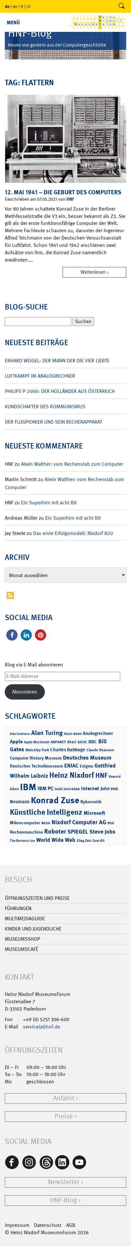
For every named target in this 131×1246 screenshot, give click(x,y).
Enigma (86, 766)
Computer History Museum (36, 758)
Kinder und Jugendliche (33, 928)
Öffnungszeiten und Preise (37, 898)
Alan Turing (47, 733)
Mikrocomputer (25, 823)
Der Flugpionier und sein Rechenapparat (53, 422)
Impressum (17, 1225)
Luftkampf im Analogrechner (40, 376)
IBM (28, 787)
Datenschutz (47, 1225)
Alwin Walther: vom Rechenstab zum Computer (72, 464)
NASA (45, 823)
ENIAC (71, 765)
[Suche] (121, 6)
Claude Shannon (100, 750)
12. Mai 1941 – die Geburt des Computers (63, 192)
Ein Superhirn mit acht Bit (49, 502)
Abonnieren (24, 691)
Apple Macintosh (36, 742)
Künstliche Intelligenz (46, 812)
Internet (90, 788)
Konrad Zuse (55, 800)
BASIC (82, 742)
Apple (16, 741)
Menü (13, 22)
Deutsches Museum (87, 757)
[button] (11, 635)
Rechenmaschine (26, 832)
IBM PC (45, 788)
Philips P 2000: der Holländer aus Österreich (60, 391)
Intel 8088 (72, 789)
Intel (58, 788)
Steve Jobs (102, 831)
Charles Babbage (67, 749)
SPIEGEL (77, 831)
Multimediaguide (25, 918)
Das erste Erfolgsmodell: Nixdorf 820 (73, 533)
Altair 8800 (72, 733)
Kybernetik (90, 801)
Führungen (18, 908)
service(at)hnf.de (41, 1026)
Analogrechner (98, 733)
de (7, 6)
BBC (92, 741)
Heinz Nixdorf (71, 775)
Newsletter (63, 1182)
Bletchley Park (37, 750)
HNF (70, 199)
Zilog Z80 (84, 840)
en (15, 6)
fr (22, 6)
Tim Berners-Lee (22, 840)
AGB (70, 1225)
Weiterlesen (93, 272)
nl (29, 6)
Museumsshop (22, 939)
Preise (64, 1116)
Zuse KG (98, 840)
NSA (110, 823)
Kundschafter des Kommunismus (45, 406)
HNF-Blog (63, 1200)
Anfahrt (63, 1098)
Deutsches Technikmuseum (36, 766)
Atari (71, 742)
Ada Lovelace (20, 733)
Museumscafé (21, 949)
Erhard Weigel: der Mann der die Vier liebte (57, 360)
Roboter (55, 831)
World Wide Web (55, 839)
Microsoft (94, 813)
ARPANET (58, 742)
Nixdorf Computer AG (79, 822)
